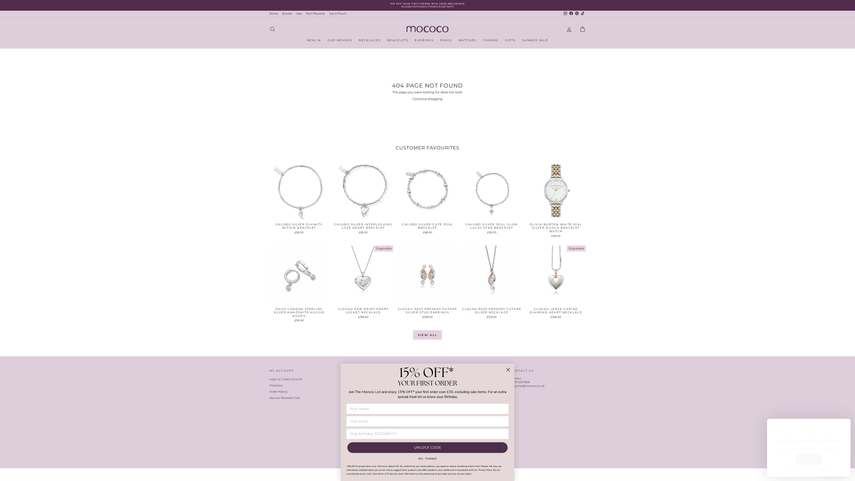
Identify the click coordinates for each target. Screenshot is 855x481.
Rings (446, 40)
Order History (278, 391)
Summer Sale (535, 40)
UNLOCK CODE (427, 447)
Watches (467, 40)
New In (314, 40)
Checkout (276, 385)
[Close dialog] (508, 370)
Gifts (510, 40)
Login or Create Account (285, 379)
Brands (287, 13)
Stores (273, 13)
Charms (490, 40)
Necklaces (370, 40)
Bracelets (397, 40)
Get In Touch (337, 13)
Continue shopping (427, 99)
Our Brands (340, 40)
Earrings (424, 40)
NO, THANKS (427, 458)
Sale (299, 13)
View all (427, 335)
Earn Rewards (315, 13)
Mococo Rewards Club (284, 397)
